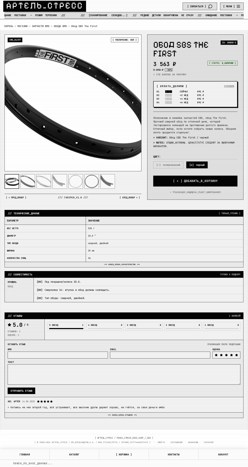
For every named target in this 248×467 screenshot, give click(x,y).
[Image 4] (59, 181)
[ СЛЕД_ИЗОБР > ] (130, 197)
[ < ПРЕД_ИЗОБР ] (16, 197)
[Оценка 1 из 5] (216, 355)
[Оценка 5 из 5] (236, 355)
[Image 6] (91, 181)
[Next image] (135, 103)
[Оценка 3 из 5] (226, 355)
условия (229, 86)
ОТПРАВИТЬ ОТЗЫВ (21, 390)
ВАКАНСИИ (193, 442)
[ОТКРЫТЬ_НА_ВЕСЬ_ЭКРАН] (73, 103)
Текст (11, 362)
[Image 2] (28, 181)
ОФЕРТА (161, 442)
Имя (9, 349)
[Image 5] (75, 181)
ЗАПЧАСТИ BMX (40, 26)
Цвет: (156, 156)
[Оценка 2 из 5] (221, 355)
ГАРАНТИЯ (209, 442)
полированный (171, 165)
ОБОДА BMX (60, 26)
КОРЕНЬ (8, 26)
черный (200, 165)
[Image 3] (43, 181)
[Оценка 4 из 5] (231, 355)
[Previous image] (10, 103)
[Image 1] (12, 181)
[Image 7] (107, 181)
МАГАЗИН (22, 26)
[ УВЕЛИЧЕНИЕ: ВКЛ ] (125, 39)
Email (113, 349)
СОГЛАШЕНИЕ (176, 442)
